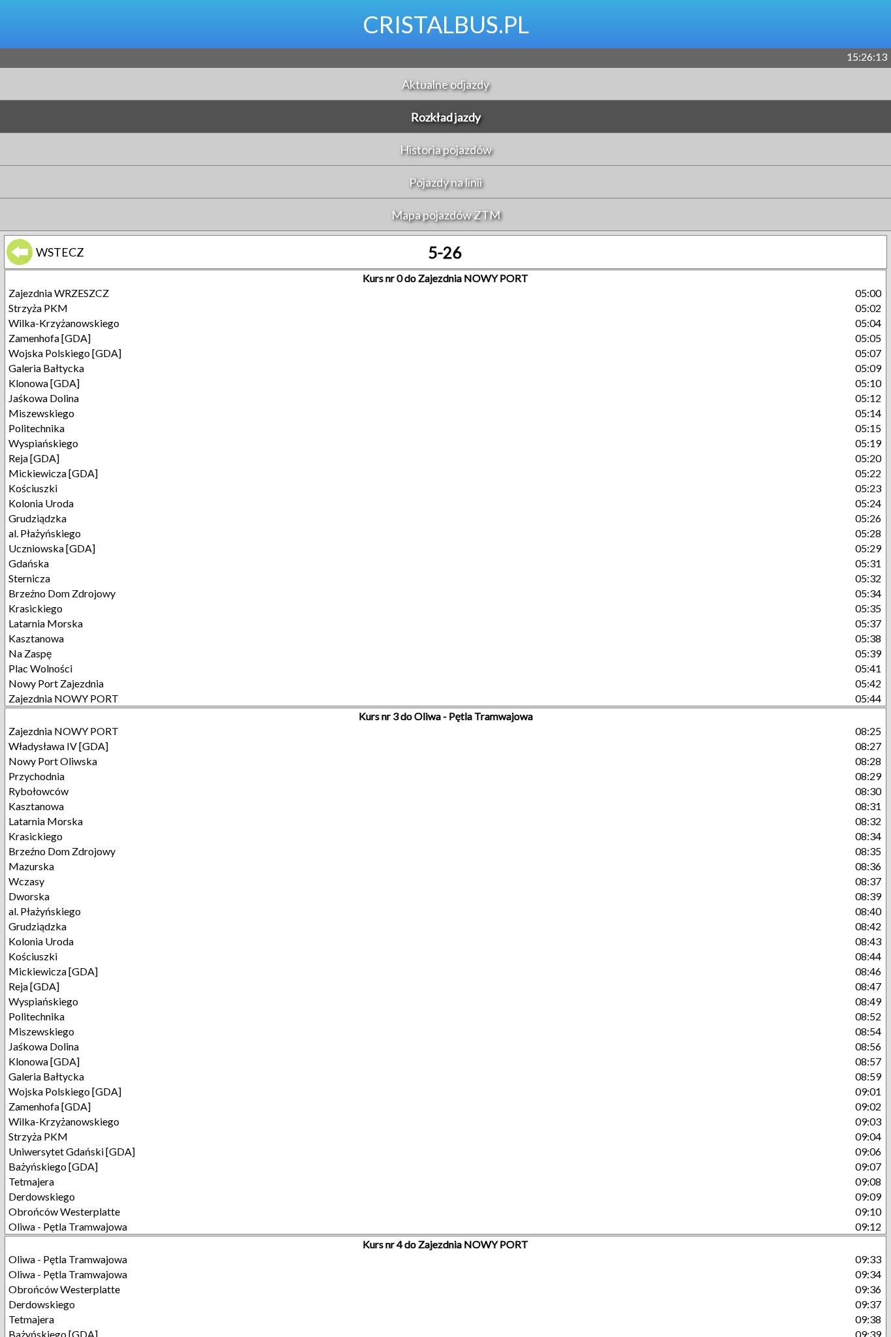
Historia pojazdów (446, 149)
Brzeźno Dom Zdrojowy (61, 593)
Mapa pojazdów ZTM (445, 215)
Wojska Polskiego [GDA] (64, 353)
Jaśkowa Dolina (43, 398)
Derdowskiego (41, 1196)
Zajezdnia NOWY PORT (63, 698)
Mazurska (31, 866)
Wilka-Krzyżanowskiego (63, 323)
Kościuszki (32, 488)
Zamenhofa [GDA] (49, 338)
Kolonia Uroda (41, 503)
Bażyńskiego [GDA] (53, 1166)
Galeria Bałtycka (46, 368)
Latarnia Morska (45, 623)
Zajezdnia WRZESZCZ (58, 293)
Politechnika (36, 428)
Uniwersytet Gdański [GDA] (71, 1151)
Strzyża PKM (38, 308)
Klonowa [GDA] (44, 383)
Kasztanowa (36, 638)
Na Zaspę (30, 653)
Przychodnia (36, 776)
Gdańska (28, 563)
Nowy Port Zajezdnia (56, 683)
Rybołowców (38, 791)
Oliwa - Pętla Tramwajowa (67, 1226)
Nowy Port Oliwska (52, 761)
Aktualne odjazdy (445, 84)
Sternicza (29, 578)
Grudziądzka (37, 518)
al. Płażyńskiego (44, 533)
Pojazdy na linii (445, 182)
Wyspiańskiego (43, 443)
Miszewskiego (41, 413)
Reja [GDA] (33, 458)
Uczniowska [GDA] (51, 548)
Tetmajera (31, 1181)
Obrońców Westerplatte (64, 1211)
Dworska (29, 896)
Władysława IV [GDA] (58, 746)
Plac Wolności (40, 668)
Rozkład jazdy (446, 117)
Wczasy (26, 881)
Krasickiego (35, 608)
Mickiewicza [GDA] (53, 473)
